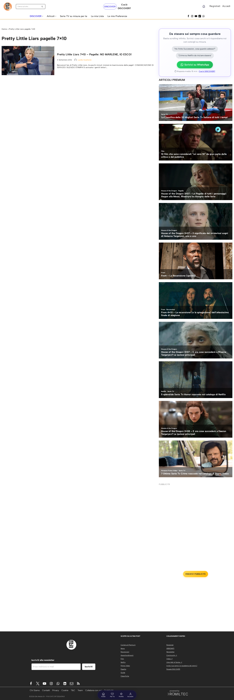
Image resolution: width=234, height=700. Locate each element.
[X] (37, 683)
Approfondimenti (127, 655)
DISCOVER (110, 6)
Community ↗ (171, 655)
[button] (42, 16)
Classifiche (125, 676)
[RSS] (78, 683)
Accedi (226, 6)
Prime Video (125, 666)
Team (80, 690)
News (123, 648)
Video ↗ (169, 659)
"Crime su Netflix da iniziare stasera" (195, 55)
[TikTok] (200, 16)
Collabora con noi (93, 690)
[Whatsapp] (203, 16)
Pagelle (123, 669)
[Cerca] (42, 6)
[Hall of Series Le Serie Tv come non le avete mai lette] (8, 6)
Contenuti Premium (128, 645)
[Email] (71, 683)
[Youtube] (44, 683)
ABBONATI (170, 648)
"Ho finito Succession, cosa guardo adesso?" (194, 49)
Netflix (123, 662)
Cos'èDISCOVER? (124, 6)
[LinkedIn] (64, 683)
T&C (73, 690)
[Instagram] (192, 16)
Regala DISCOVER (173, 669)
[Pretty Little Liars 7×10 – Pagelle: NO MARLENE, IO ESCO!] (28, 60)
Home (4, 29)
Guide (123, 673)
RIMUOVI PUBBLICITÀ (196, 574)
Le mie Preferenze (117, 16)
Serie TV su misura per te (73, 16)
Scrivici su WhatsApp (196, 64)
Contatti (46, 690)
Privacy (55, 690)
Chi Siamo (35, 690)
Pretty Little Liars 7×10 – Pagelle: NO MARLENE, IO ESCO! (94, 54)
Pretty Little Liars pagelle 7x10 (22, 29)
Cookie (64, 690)
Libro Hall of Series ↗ (174, 662)
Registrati (214, 6)
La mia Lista (97, 16)
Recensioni (125, 652)
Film (122, 659)
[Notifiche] (203, 6)
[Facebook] (188, 16)
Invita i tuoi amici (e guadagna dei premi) (181, 666)
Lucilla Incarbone (85, 60)
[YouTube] (196, 16)
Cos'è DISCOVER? (207, 71)
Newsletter (170, 652)
